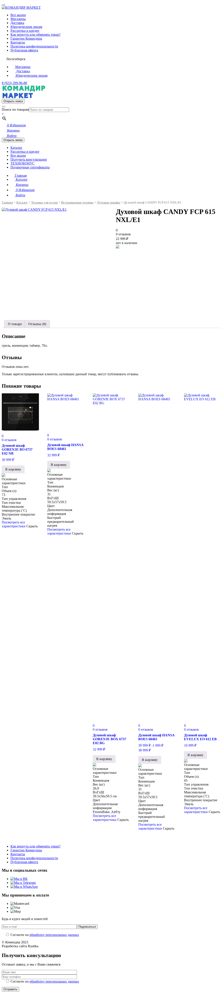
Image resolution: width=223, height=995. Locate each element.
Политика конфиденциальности (34, 46)
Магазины (18, 19)
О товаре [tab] (15, 324)
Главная (20, 175)
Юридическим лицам (26, 27)
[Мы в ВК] (19, 879)
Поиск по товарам (15, 109)
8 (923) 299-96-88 (14, 83)
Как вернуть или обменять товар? (35, 34)
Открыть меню (13, 140)
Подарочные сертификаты (30, 167)
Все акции (18, 15)
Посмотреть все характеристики (13, 524)
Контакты (17, 42)
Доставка (17, 23)
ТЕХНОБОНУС (22, 163)
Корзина (13, 130)
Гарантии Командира (26, 38)
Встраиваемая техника (77, 202)
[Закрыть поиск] (3, 106)
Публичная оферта (24, 50)
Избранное (16, 125)
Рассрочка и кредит (24, 30)
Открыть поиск (13, 101)
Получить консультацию (28, 159)
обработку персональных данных (54, 935)
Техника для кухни (44, 202)
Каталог (16, 147)
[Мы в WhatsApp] (24, 886)
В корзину (13, 469)
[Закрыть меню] (3, 4)
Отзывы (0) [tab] (37, 324)
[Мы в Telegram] (23, 883)
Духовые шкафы (108, 202)
